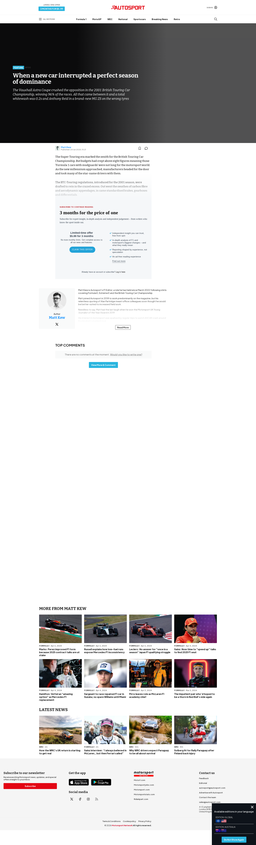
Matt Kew (66, 147)
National (123, 19)
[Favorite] (140, 148)
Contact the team (207, 797)
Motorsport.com (142, 789)
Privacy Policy (144, 821)
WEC (109, 19)
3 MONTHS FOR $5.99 (51, 8)
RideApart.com (141, 799)
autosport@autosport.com (212, 788)
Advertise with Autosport (211, 792)
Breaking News (160, 19)
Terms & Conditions (111, 821)
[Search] (216, 19)
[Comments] (147, 148)
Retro (177, 19)
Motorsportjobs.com (144, 785)
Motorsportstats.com (144, 794)
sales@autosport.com (209, 802)
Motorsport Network (122, 825)
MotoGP (96, 19)
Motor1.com (139, 780)
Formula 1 (81, 19)
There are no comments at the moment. (103, 354)
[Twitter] (57, 324)
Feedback (204, 778)
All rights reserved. (142, 825)
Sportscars (139, 19)
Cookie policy (129, 821)
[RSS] (97, 799)
